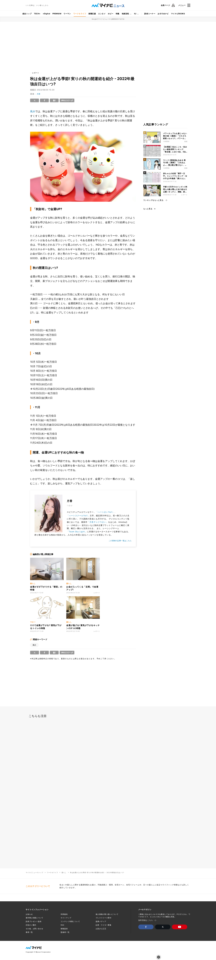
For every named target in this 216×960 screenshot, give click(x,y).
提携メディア (101, 921)
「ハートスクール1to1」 (78, 515)
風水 (32, 111)
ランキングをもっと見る (153, 200)
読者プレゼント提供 (33, 921)
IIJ (135, 14)
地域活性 (125, 14)
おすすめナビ (163, 14)
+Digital (46, 14)
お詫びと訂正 (101, 929)
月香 (38, 94)
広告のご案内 (31, 925)
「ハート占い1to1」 (105, 512)
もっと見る (147, 209)
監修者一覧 (65, 932)
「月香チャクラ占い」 (97, 522)
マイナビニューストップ (34, 872)
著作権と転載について (34, 918)
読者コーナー (149, 14)
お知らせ (29, 914)
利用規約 (64, 914)
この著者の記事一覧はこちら (120, 541)
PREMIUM (56, 14)
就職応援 (92, 14)
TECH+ (37, 14)
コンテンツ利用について (70, 921)
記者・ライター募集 (103, 925)
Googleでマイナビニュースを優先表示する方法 (108, 19)
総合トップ (27, 14)
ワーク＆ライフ (79, 14)
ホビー (110, 14)
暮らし (64, 872)
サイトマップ (66, 918)
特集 (117, 14)
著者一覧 (29, 932)
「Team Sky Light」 (77, 531)
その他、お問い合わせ (34, 929)
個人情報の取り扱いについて (107, 914)
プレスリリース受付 (103, 918)
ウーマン (67, 14)
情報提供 (64, 929)
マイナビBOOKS (178, 14)
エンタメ (102, 14)
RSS (62, 925)
